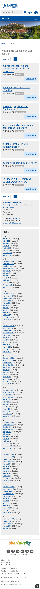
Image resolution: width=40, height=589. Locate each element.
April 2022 (6, 377)
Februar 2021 (7, 414)
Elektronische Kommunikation (11, 585)
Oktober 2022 (7, 363)
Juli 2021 (6, 402)
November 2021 (8, 393)
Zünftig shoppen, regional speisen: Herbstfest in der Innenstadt (16, 69)
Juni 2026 (6, 243)
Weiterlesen (30, 79)
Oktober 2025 (7, 266)
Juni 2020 (6, 436)
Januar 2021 (7, 416)
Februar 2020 (7, 446)
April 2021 (6, 409)
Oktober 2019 (7, 459)
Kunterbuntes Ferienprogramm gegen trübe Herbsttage (18, 126)
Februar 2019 (7, 478)
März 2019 (6, 476)
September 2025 (8, 268)
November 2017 (8, 519)
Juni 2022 (6, 372)
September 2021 (8, 397)
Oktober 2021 (7, 395)
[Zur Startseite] (10, 5)
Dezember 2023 (8, 326)
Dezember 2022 (8, 358)
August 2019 (7, 464)
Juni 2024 (6, 308)
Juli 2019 (6, 466)
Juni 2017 (6, 528)
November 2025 (8, 264)
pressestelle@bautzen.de (12, 223)
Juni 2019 (6, 469)
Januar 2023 (7, 352)
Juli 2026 (6, 241)
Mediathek (5, 577)
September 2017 (8, 524)
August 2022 (7, 367)
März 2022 (6, 379)
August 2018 (7, 496)
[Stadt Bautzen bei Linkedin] (31, 553)
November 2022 (8, 360)
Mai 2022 (6, 374)
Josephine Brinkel (9, 207)
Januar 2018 (7, 513)
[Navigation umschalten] (35, 19)
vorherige (6, 59)
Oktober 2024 (7, 298)
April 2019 (6, 473)
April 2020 (6, 441)
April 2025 (6, 280)
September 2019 (8, 462)
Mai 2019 (6, 471)
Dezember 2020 (8, 422)
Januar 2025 (7, 287)
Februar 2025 (7, 285)
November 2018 (8, 489)
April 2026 (6, 248)
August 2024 (7, 303)
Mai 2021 (6, 407)
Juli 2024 (6, 305)
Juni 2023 (6, 340)
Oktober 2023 (7, 331)
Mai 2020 (6, 439)
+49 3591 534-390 (14, 218)
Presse (12, 577)
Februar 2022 (7, 382)
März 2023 (6, 347)
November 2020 (8, 425)
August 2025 (7, 271)
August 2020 (7, 432)
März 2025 (6, 283)
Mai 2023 (6, 342)
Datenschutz (15, 581)
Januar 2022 (7, 384)
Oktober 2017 (7, 521)
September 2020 (8, 429)
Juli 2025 (6, 273)
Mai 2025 (6, 278)
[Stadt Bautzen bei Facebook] (13, 553)
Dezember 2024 (8, 294)
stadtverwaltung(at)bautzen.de (15, 573)
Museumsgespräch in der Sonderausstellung (15, 107)
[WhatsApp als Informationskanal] (8, 553)
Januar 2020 (7, 448)
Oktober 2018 (7, 491)
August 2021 (7, 400)
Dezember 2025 (8, 261)
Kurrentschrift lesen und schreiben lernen (15, 145)
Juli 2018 (6, 499)
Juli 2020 (6, 434)
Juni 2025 (6, 276)
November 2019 (8, 457)
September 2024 (8, 301)
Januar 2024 (7, 320)
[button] (30, 12)
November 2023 (8, 328)
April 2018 (6, 506)
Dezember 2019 (8, 455)
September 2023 (8, 333)
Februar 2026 (7, 253)
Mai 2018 (6, 503)
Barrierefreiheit (22, 577)
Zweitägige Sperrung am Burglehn (20, 163)
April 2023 (6, 345)
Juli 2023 (6, 338)
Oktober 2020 (7, 427)
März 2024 (6, 315)
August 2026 (7, 239)
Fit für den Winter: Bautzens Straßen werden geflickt (17, 180)
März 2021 (6, 411)
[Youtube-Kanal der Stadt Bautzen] (22, 553)
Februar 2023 (7, 349)
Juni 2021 (6, 404)
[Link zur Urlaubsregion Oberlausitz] (20, 543)
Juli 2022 (6, 370)
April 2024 (6, 312)
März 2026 (6, 250)
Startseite (4, 43)
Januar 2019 (7, 480)
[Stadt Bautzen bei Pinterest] (27, 553)
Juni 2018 (6, 501)
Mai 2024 (6, 310)
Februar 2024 (7, 317)
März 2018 (6, 508)
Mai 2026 (6, 246)
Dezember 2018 (8, 487)
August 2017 (7, 526)
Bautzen (5, 19)
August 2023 (7, 335)
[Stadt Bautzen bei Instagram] (17, 553)
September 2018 (8, 494)
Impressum (5, 581)
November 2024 (8, 296)
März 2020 (6, 444)
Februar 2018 (7, 510)
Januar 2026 (7, 255)
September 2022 (8, 365)
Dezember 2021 (8, 390)
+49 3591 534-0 (12, 569)
